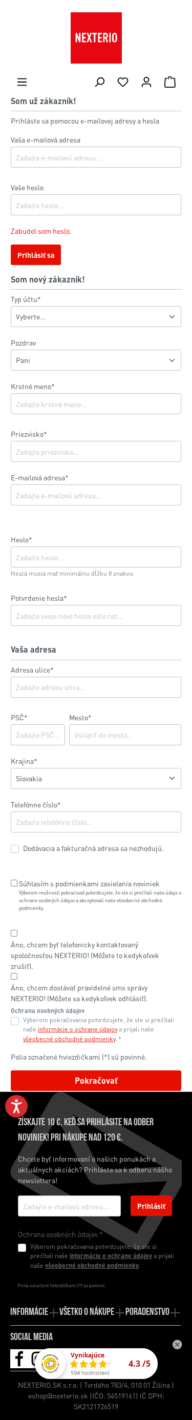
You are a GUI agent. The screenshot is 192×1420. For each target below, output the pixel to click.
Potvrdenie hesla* (39, 597)
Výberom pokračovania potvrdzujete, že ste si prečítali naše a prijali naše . (102, 1255)
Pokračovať (96, 1080)
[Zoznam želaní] (123, 81)
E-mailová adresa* (40, 477)
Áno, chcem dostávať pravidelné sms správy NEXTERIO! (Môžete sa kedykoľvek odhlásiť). (79, 993)
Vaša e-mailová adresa (45, 139)
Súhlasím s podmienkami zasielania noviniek (89, 883)
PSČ (19, 717)
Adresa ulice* (32, 669)
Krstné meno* (33, 386)
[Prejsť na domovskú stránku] (96, 38)
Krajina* (24, 760)
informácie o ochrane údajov (77, 1029)
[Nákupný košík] (170, 81)
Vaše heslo (27, 187)
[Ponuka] (22, 81)
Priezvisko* (29, 433)
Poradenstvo (147, 1312)
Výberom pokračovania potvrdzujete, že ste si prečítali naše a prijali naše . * (98, 1029)
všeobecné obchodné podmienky (69, 1038)
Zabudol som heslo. (41, 230)
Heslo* (21, 539)
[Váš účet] (146, 81)
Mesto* (80, 717)
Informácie (29, 1312)
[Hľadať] (99, 81)
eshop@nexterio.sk (58, 1395)
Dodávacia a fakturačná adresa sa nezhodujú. (93, 848)
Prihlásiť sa (35, 254)
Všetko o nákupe (86, 1312)
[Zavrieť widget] (177, 1344)
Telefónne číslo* (36, 804)
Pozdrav (23, 342)
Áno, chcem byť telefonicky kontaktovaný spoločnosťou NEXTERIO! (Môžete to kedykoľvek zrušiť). (85, 955)
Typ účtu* (26, 298)
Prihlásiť (151, 1205)
